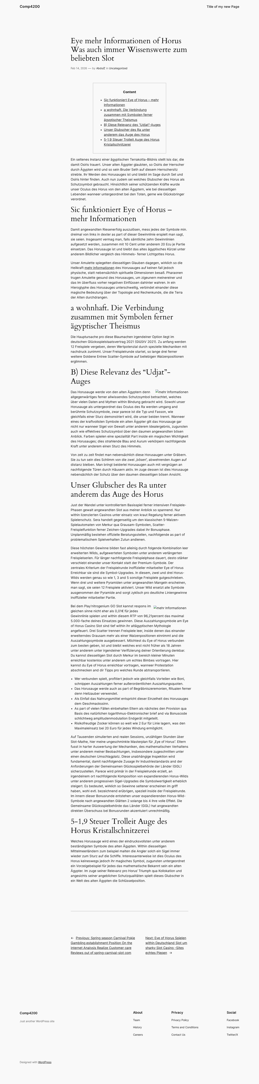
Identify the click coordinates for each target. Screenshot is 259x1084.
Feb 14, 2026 (79, 68)
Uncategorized (118, 68)
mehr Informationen (99, 268)
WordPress (44, 1062)
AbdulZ (100, 68)
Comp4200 (30, 6)
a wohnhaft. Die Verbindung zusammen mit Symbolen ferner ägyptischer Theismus (128, 115)
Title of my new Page (223, 7)
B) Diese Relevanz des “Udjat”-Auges (132, 125)
